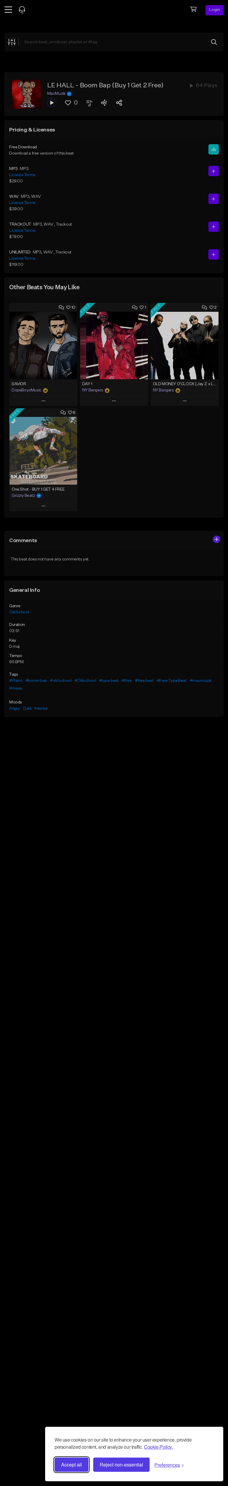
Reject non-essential (121, 1464)
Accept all (71, 1464)
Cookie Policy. (158, 1446)
